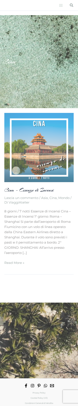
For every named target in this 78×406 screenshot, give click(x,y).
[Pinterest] (39, 386)
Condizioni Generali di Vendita (39, 403)
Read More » (14, 263)
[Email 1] (52, 386)
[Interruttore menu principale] (60, 5)
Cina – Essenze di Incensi (29, 190)
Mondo (64, 198)
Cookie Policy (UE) (39, 398)
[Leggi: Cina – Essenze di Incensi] (39, 147)
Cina (53, 198)
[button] (72, 5)
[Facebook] (26, 386)
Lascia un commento (21, 198)
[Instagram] (32, 386)
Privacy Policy (39, 393)
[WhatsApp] (45, 386)
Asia (44, 198)
